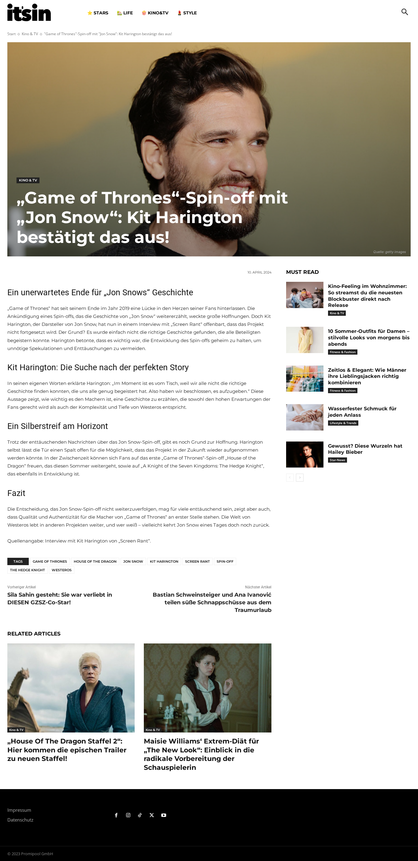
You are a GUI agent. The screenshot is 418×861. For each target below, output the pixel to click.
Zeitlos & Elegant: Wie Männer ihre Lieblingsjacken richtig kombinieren (367, 376)
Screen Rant (197, 561)
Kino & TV (30, 33)
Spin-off (225, 561)
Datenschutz (20, 820)
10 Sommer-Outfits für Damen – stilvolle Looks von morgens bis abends (369, 337)
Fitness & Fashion (343, 352)
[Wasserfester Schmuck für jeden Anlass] (304, 417)
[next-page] (300, 478)
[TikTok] (140, 815)
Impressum (19, 810)
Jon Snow (133, 561)
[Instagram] (128, 815)
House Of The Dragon (95, 561)
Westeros (62, 570)
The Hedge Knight (27, 570)
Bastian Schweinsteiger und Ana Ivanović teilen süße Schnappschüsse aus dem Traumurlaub (212, 602)
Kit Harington (164, 561)
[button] (405, 12)
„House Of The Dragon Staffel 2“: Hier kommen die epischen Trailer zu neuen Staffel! (66, 750)
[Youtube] (163, 815)
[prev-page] (290, 478)
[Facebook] (116, 815)
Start (11, 33)
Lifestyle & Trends (343, 423)
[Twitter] (151, 815)
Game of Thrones (50, 561)
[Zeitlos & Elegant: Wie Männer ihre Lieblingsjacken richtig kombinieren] (304, 379)
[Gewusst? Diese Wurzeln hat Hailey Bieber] (304, 455)
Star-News (337, 460)
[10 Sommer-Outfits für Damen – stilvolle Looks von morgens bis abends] (304, 340)
